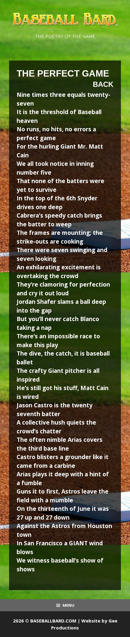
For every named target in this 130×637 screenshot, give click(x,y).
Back (103, 84)
